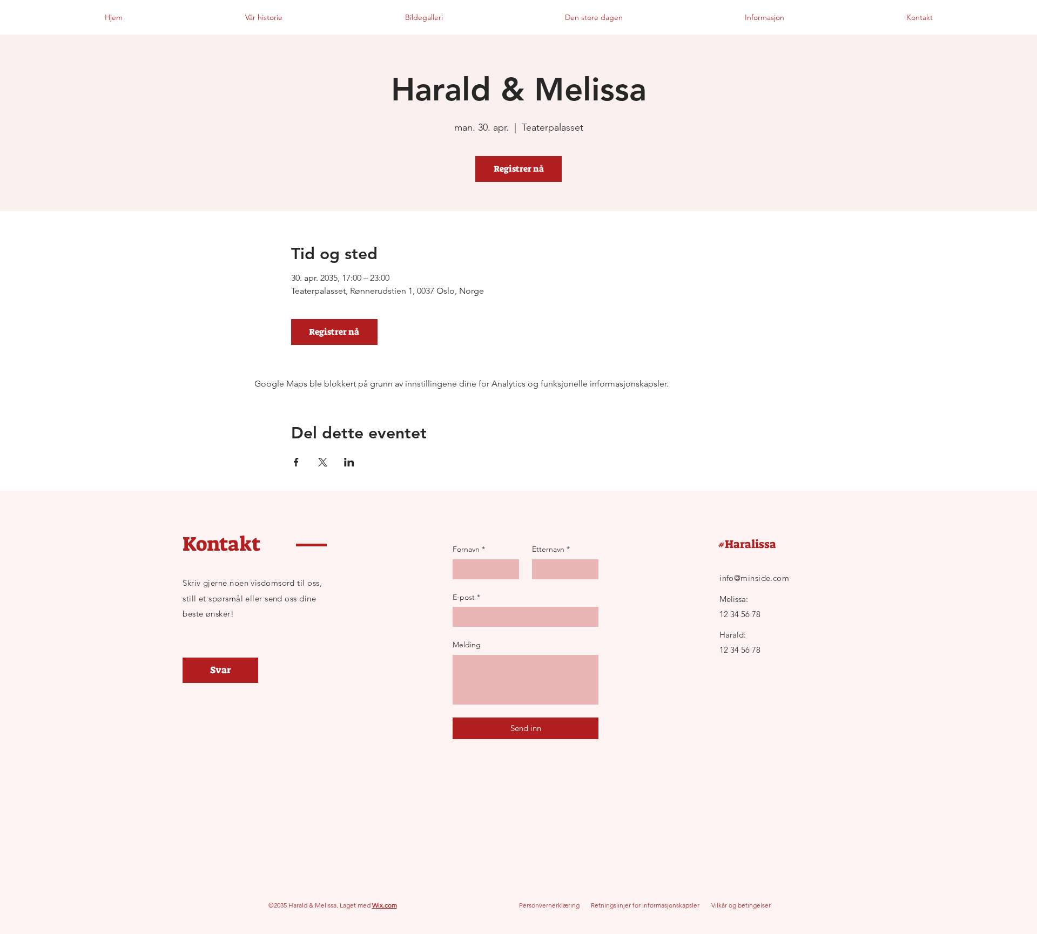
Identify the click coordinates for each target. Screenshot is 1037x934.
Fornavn (469, 549)
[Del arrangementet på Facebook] (296, 462)
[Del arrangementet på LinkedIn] (349, 462)
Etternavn (551, 549)
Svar (220, 670)
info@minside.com (754, 578)
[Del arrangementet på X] (323, 462)
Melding (467, 644)
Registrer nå (519, 168)
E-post (466, 597)
